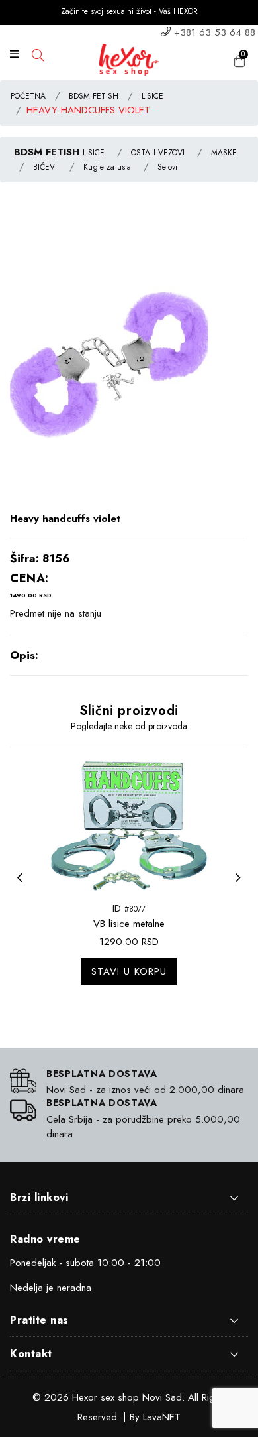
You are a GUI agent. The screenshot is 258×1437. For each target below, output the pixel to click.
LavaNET (162, 1417)
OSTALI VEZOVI (158, 152)
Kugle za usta (107, 167)
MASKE (224, 152)
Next (241, 886)
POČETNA (28, 96)
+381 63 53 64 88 (214, 32)
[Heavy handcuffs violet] (109, 362)
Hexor (84, 1397)
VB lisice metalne (129, 923)
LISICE (152, 96)
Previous (23, 886)
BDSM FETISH (93, 96)
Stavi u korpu (129, 971)
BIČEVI (45, 167)
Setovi (167, 167)
